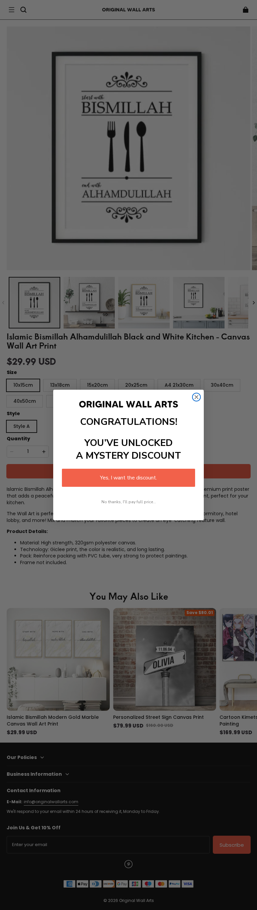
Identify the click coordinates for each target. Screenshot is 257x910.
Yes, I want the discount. (128, 477)
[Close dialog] (196, 397)
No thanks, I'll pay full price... (128, 502)
